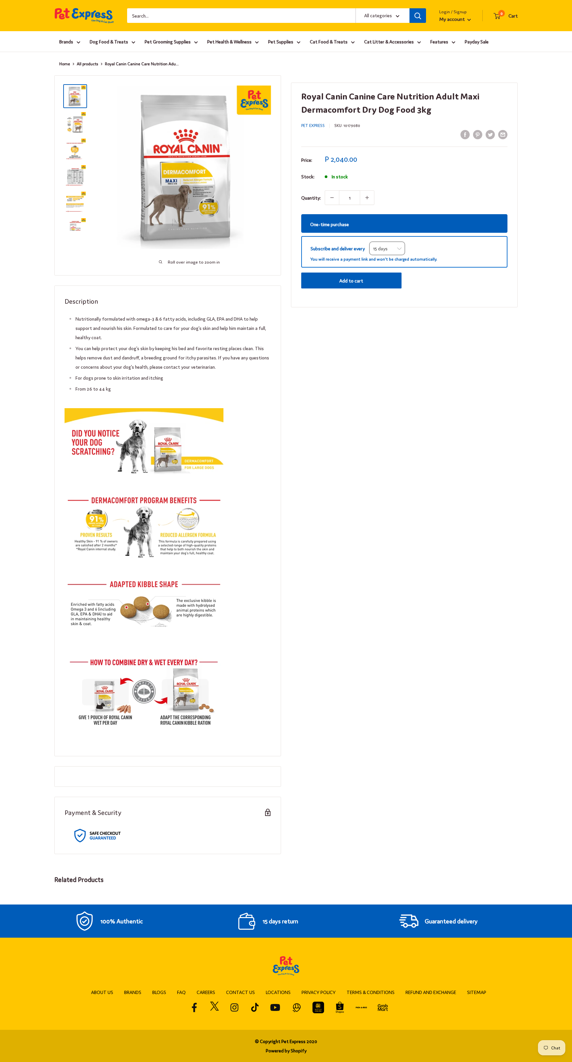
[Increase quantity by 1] (367, 198)
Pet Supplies (280, 41)
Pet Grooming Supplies (168, 41)
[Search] (417, 15)
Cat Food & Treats (329, 41)
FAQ (181, 992)
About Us (102, 992)
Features (439, 41)
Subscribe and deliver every (338, 248)
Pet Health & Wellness (229, 41)
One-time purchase (329, 224)
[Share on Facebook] (465, 134)
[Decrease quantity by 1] (332, 198)
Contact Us (240, 992)
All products (87, 63)
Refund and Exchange (430, 992)
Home (64, 63)
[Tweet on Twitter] (490, 134)
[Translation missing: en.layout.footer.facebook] (194, 1007)
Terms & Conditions (371, 992)
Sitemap (476, 992)
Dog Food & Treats (109, 41)
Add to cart (351, 280)
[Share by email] (502, 134)
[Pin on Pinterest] (477, 134)
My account (452, 19)
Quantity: (311, 198)
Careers (206, 992)
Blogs (159, 992)
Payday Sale (477, 41)
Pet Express (313, 125)
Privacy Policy (319, 992)
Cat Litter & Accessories (389, 41)
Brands (66, 41)
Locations (278, 992)
